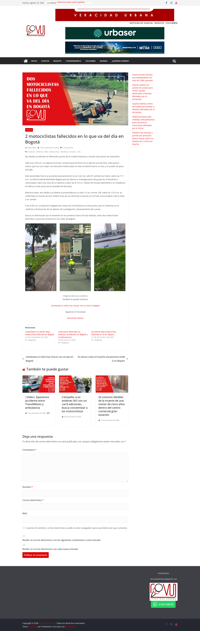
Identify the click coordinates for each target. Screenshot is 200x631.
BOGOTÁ (57, 61)
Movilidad (64, 152)
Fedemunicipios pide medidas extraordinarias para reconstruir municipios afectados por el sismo (143, 122)
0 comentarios (67, 147)
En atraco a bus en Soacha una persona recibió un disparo (101, 358)
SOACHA (45, 61)
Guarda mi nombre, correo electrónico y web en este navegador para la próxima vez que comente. (76, 527)
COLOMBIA (90, 61)
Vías (79, 152)
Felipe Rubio (31, 147)
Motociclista (54, 152)
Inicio (34, 61)
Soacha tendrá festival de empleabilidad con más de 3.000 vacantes (142, 77)
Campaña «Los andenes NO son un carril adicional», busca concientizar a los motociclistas (74, 404)
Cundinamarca (73, 61)
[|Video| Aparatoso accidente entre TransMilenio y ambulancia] (38, 377)
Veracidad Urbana (75, 318)
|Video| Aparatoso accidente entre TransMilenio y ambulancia (37, 402)
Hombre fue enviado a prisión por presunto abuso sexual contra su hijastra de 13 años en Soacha (142, 138)
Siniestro (72, 152)
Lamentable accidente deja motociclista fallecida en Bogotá (39, 333)
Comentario (29, 449)
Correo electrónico (33, 500)
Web (24, 513)
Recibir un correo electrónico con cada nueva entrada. (50, 549)
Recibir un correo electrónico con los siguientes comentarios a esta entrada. (61, 540)
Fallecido (39, 152)
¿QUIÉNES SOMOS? (120, 61)
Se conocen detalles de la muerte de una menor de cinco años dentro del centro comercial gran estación (111, 406)
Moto (46, 152)
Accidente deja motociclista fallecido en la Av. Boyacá (103, 333)
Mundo (103, 61)
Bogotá (29, 130)
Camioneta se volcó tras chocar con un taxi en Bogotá (75, 305)
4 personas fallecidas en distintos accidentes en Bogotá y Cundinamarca (73, 334)
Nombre (27, 486)
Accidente (31, 152)
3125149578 (166, 604)
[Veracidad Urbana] (25, 61)
